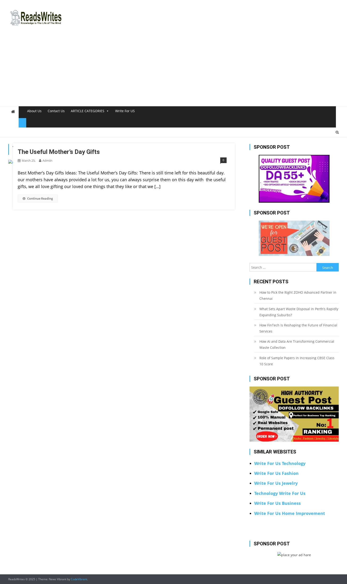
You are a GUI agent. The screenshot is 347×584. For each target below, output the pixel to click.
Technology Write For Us (279, 493)
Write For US (125, 111)
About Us (34, 111)
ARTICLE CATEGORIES (87, 111)
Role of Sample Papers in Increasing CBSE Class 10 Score (296, 361)
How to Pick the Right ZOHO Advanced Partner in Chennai (297, 295)
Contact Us (56, 111)
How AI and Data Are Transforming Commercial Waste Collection (296, 344)
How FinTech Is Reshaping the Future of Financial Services (298, 328)
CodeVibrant (79, 579)
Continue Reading (40, 198)
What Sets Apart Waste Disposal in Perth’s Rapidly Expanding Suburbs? (298, 312)
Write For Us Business (277, 503)
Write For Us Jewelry (276, 483)
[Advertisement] (173, 71)
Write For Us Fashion (276, 473)
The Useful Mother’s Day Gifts (59, 151)
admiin (47, 160)
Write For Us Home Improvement (289, 513)
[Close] (22, 122)
